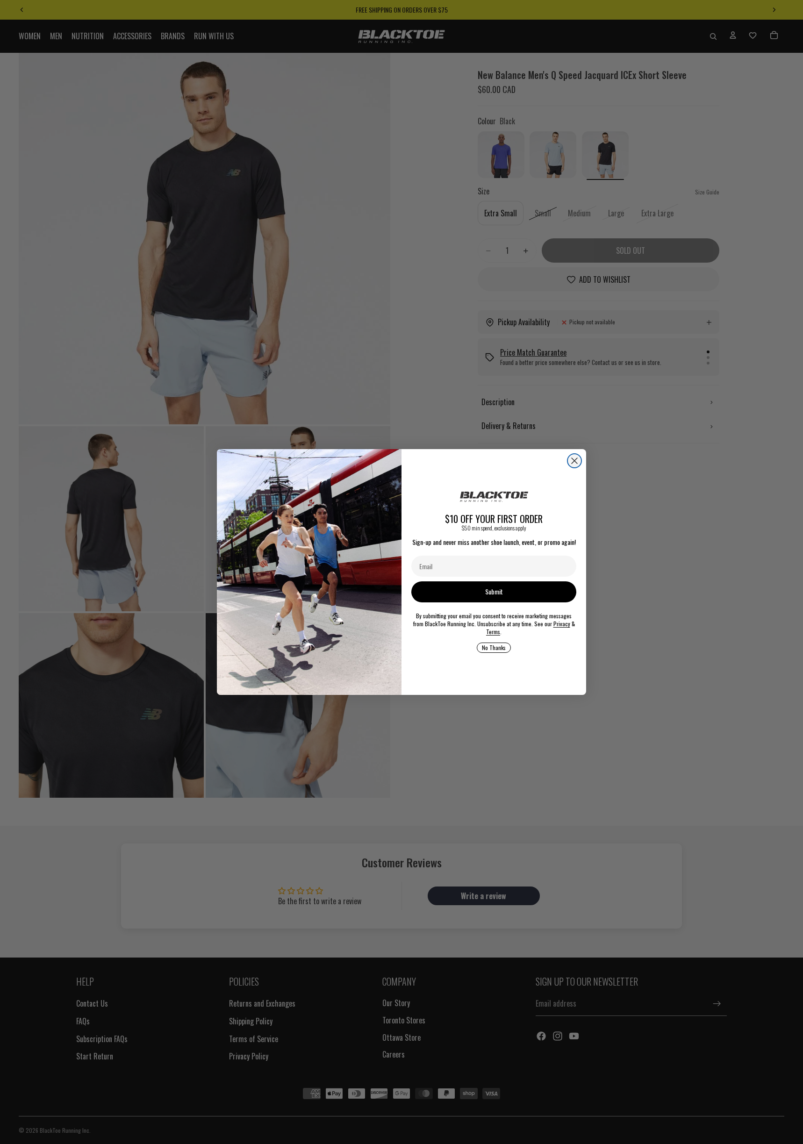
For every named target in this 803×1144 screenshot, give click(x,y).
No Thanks (494, 647)
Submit (494, 591)
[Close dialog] (574, 461)
